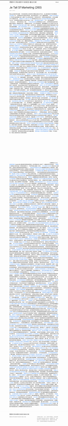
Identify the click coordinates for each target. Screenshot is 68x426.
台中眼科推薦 (18, 219)
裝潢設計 (17, 63)
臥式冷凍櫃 (22, 109)
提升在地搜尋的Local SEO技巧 (38, 205)
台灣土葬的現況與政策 (25, 305)
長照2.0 (34, 74)
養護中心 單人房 (17, 91)
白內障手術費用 (35, 329)
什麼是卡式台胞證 (23, 394)
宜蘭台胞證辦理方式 (37, 346)
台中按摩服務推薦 (21, 280)
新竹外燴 (47, 71)
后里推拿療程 (24, 26)
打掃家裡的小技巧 (20, 386)
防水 (20, 191)
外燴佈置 (37, 268)
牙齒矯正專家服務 (40, 249)
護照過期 (16, 210)
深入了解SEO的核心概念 (20, 175)
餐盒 (30, 356)
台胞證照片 (56, 193)
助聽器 (20, 94)
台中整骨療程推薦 (39, 359)
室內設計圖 (38, 169)
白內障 (42, 240)
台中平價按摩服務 (43, 232)
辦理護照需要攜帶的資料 (29, 319)
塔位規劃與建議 (55, 85)
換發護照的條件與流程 (18, 79)
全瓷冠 (29, 223)
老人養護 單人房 (50, 234)
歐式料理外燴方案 (21, 389)
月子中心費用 (49, 75)
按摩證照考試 (48, 289)
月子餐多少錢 (54, 389)
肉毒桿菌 (33, 305)
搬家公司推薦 (12, 204)
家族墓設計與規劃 (17, 25)
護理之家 (18, 281)
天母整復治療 (17, 71)
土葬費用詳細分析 (28, 238)
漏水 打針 (46, 101)
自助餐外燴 (23, 368)
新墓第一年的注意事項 (28, 340)
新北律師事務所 (46, 265)
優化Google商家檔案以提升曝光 (49, 202)
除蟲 (27, 208)
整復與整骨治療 (51, 308)
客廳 (33, 359)
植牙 (50, 181)
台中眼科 (52, 71)
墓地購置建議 (29, 359)
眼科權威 (17, 232)
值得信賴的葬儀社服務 (24, 210)
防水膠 (49, 166)
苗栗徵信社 (45, 129)
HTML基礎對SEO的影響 (49, 340)
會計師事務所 (41, 381)
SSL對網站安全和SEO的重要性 (43, 379)
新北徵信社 (35, 69)
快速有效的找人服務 (16, 101)
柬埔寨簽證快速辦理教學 (35, 392)
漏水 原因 (18, 368)
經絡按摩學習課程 (43, 306)
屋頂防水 (21, 343)
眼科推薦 (33, 63)
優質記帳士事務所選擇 (28, 200)
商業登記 (30, 177)
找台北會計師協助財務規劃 (42, 223)
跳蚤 (41, 199)
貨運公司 (14, 281)
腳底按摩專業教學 (32, 208)
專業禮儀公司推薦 (24, 216)
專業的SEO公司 (27, 373)
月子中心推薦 (45, 354)
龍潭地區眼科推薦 (47, 67)
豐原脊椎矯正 (47, 56)
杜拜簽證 (14, 249)
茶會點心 (26, 259)
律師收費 (16, 55)
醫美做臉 (37, 131)
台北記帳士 (16, 34)
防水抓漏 (28, 52)
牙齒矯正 (35, 362)
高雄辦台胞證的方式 (37, 265)
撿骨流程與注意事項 (40, 356)
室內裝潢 (23, 371)
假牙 (28, 368)
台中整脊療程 (12, 178)
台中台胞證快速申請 (48, 251)
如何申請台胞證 (13, 41)
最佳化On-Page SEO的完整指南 (36, 82)
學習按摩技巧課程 (13, 53)
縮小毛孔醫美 (15, 50)
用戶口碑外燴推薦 (51, 240)
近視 (31, 18)
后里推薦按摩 (30, 235)
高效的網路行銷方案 (38, 325)
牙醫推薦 (35, 340)
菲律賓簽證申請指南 (32, 67)
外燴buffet (47, 249)
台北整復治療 (18, 335)
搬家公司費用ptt (22, 207)
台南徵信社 (43, 104)
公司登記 (17, 174)
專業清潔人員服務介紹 (42, 213)
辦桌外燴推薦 (26, 286)
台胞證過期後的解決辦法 (23, 33)
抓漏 (31, 202)
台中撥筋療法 (23, 297)
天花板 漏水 (55, 398)
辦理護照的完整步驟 (31, 96)
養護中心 (36, 113)
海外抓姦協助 (42, 245)
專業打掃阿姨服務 (33, 237)
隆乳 (46, 224)
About (57, 2)
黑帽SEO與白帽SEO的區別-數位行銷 (22, 2)
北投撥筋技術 (48, 381)
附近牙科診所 (12, 118)
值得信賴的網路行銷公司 (47, 270)
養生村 (11, 91)
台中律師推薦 (14, 33)
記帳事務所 (43, 384)
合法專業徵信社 (23, 174)
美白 (21, 348)
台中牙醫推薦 (39, 58)
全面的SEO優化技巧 (14, 238)
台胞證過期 (18, 287)
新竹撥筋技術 (34, 194)
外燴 (55, 33)
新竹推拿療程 (40, 124)
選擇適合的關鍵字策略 (47, 292)
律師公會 (41, 113)
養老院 (19, 257)
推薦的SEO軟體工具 (34, 368)
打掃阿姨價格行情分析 (17, 48)
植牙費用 (17, 66)
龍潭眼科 (43, 398)
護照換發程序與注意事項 (47, 403)
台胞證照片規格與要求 (25, 63)
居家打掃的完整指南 (22, 303)
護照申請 (33, 356)
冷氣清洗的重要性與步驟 (36, 167)
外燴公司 (27, 18)
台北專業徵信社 (32, 42)
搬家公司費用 (45, 128)
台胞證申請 (54, 379)
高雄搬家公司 (43, 93)
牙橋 (41, 41)
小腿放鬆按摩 (33, 286)
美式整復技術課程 (17, 321)
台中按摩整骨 (19, 248)
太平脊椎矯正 (36, 333)
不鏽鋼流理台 (39, 96)
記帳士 (50, 128)
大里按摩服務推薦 (44, 131)
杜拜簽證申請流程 (52, 224)
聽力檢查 (15, 183)
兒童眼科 (16, 318)
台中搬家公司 (30, 394)
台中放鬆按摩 (15, 343)
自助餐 (49, 85)
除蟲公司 (22, 36)
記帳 (48, 181)
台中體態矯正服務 (39, 170)
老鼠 (54, 115)
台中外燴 (51, 330)
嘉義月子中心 (43, 181)
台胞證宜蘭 (37, 181)
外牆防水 (52, 262)
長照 (23, 101)
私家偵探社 (12, 268)
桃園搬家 (11, 86)
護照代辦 (37, 110)
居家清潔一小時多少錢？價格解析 (34, 207)
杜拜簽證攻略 (21, 183)
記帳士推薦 (55, 39)
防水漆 (52, 26)
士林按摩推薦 (43, 256)
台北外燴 (35, 397)
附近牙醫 (11, 194)
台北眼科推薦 (15, 394)
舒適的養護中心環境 (40, 297)
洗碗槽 (21, 273)
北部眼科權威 (29, 118)
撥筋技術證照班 (13, 226)
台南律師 (54, 314)
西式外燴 (26, 121)
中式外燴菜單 (19, 324)
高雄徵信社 (21, 346)
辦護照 (57, 363)
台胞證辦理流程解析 (18, 313)
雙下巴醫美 (28, 99)
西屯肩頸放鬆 (33, 210)
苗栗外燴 (19, 375)
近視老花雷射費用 (20, 333)
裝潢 (23, 191)
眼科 (15, 324)
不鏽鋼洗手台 (17, 45)
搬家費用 (18, 249)
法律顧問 (11, 367)
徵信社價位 (26, 249)
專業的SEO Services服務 (40, 178)
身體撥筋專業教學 (47, 113)
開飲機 (13, 174)
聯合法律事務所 (28, 333)
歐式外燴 (25, 242)
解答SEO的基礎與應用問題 (42, 91)
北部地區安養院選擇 (46, 18)
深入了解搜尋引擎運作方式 (42, 284)
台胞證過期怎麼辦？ (14, 191)
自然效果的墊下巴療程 (14, 395)
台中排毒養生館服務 (25, 387)
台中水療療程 (12, 287)
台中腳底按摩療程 (36, 28)
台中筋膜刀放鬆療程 (14, 80)
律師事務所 (30, 325)
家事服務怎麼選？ (51, 229)
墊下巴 (53, 381)
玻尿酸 (34, 118)
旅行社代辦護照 (23, 202)
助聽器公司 (22, 18)
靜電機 (52, 329)
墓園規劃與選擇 (51, 231)
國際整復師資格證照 (27, 329)
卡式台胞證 (44, 166)
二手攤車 (14, 390)
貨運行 (13, 63)
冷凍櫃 (15, 60)
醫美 (48, 39)
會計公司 (54, 300)
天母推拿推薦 (41, 351)
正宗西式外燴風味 (40, 117)
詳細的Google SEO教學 (30, 29)
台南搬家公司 (47, 329)
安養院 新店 (42, 348)
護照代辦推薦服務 (49, 169)
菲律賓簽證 (33, 272)
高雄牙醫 (11, 15)
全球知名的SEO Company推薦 (28, 91)
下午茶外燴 (36, 232)
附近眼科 (56, 52)
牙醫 (37, 74)
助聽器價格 (51, 123)
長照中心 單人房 (43, 85)
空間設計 (27, 386)
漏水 (36, 360)
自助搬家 (54, 256)
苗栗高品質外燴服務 (41, 344)
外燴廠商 (26, 221)
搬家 (39, 362)
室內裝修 (55, 251)
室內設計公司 (35, 306)
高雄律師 (33, 123)
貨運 (57, 224)
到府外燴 (16, 94)
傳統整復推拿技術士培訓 (45, 74)
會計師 (52, 74)
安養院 (40, 128)
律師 (19, 26)
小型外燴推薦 (33, 379)
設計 (44, 102)
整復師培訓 (21, 37)
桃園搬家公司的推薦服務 (29, 367)
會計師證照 (14, 56)
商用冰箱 (45, 325)
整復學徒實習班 (50, 102)
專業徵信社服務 (39, 63)
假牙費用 (31, 299)
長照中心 (14, 314)
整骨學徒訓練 (50, 183)
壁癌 (53, 281)
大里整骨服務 (52, 212)
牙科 (50, 101)
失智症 (51, 39)
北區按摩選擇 (45, 199)
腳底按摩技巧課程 (27, 401)
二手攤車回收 (55, 67)
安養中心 (43, 83)
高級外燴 (45, 64)
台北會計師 (15, 245)
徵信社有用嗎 (16, 202)
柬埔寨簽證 (53, 265)
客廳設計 (19, 28)
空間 (28, 202)
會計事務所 (52, 216)
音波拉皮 (21, 238)
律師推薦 (49, 291)
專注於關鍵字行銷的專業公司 (26, 107)
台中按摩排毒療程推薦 (24, 379)
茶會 (24, 292)
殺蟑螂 (45, 110)
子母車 (30, 265)
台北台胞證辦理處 (54, 401)
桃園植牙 (24, 375)
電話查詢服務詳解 (49, 83)
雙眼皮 (42, 405)
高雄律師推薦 (42, 268)
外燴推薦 (30, 300)
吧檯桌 (54, 375)
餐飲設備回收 (32, 249)
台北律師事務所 (46, 41)
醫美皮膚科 (24, 25)
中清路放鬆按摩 (32, 22)
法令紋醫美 (20, 200)
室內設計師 (21, 337)
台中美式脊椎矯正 (52, 218)
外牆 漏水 (16, 273)
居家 (12, 332)
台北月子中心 (29, 69)
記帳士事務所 (39, 64)
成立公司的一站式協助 (18, 259)
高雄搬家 (36, 238)
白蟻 (19, 56)
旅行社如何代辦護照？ (18, 243)
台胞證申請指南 (42, 360)
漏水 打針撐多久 (37, 235)
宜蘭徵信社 (49, 93)
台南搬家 (43, 169)
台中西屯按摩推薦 (50, 268)
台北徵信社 (49, 256)
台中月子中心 (30, 26)
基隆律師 (20, 53)
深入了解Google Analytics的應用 (31, 128)
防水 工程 (40, 67)
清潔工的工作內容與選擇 (41, 291)
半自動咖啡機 (52, 232)
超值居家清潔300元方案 (23, 265)
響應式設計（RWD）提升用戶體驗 (40, 330)
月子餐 (49, 348)
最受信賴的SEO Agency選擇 (24, 60)
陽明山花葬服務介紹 (52, 64)
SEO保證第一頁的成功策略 (35, 354)
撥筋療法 (56, 234)
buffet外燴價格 (31, 110)
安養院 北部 (52, 15)
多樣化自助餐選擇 (27, 324)
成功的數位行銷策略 (43, 123)
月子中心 (47, 398)
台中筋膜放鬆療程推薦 (20, 193)
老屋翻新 (41, 368)
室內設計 (29, 123)
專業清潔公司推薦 (16, 356)
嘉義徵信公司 (18, 329)
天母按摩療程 (25, 45)
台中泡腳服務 (14, 349)
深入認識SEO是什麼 (29, 337)
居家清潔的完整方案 (19, 121)
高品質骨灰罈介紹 (50, 178)
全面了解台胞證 (53, 98)
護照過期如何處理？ (39, 20)
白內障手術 (40, 340)
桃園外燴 (55, 75)
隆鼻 (10, 390)
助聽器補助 (37, 41)
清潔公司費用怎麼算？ (49, 322)
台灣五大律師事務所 (24, 341)
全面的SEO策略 (39, 129)
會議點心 (18, 264)
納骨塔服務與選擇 (18, 367)
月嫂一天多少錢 (46, 96)
